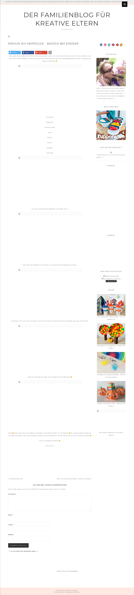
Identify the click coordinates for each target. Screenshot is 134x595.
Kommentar (12, 494)
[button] (15, 52)
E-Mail (10, 525)
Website (11, 534)
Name (10, 515)
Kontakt (75, 590)
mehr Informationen (117, 1)
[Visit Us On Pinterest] (113, 46)
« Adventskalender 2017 (15, 478)
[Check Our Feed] (121, 46)
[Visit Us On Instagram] (105, 46)
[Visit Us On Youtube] (117, 46)
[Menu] (124, 4)
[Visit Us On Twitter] (109, 46)
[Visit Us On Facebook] (101, 46)
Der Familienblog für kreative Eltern (67, 19)
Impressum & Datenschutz (64, 590)
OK (127, 1)
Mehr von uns (68, 579)
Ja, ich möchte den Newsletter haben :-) (24, 551)
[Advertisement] (111, 198)
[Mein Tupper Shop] (111, 139)
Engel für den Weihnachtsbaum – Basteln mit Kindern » (74, 478)
